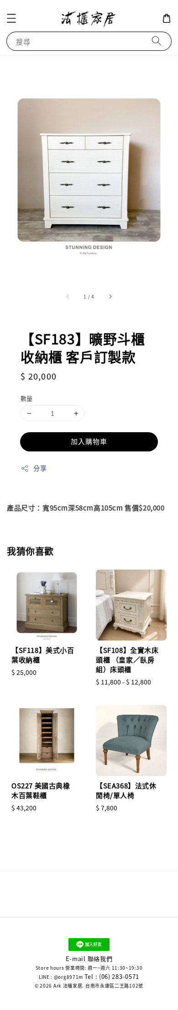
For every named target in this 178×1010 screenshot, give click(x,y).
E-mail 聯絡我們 (89, 958)
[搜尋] (156, 41)
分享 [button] (40, 467)
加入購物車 (89, 441)
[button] (11, 18)
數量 (27, 398)
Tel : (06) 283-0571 (111, 976)
